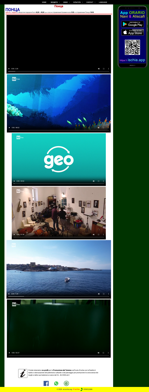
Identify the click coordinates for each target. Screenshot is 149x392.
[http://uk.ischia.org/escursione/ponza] (66, 383)
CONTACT (89, 2)
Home (44, 2)
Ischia (77, 389)
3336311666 (87, 389)
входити (54, 2)
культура (77, 2)
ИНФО (65, 2)
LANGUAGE (103, 2)
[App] (132, 37)
